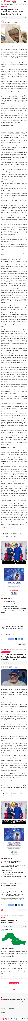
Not (23, 618)
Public (6, 619)
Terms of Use (13, 632)
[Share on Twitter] (7, 18)
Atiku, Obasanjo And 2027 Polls (10, 606)
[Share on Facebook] (5, 18)
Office (2, 619)
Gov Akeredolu (12, 885)
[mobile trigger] (2, 1)
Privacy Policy (8, 634)
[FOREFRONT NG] (10, 1)
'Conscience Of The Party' (12, 883)
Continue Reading (14, 983)
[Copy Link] (9, 18)
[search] (23, 1)
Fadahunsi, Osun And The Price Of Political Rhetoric (14, 608)
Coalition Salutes (5, 885)
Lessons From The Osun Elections (10, 603)
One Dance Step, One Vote (9, 601)
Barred (13, 618)
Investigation (19, 618)
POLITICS (4, 6)
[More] (13, 18)
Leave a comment (22, 644)
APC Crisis (21, 883)
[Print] (11, 18)
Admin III (6, 666)
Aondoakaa (9, 618)
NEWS (3, 651)
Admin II (6, 21)
